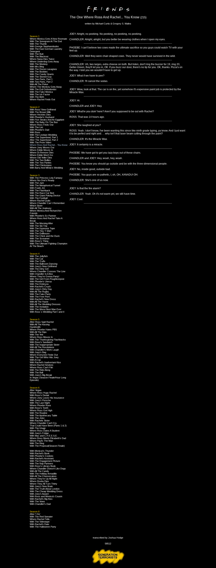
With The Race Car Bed (42, 193)
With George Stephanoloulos (44, 46)
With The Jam (37, 183)
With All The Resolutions (42, 347)
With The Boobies (39, 71)
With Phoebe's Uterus (41, 281)
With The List (36, 127)
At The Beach (37, 246)
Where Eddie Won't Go (41, 155)
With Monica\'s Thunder (42, 451)
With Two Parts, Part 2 (41, 81)
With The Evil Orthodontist (43, 89)
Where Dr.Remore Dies (42, 152)
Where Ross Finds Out (41, 124)
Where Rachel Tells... (40, 519)
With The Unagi (37, 428)
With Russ (35, 132)
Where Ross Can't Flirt (41, 367)
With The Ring (37, 443)
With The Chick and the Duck (45, 236)
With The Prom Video (40, 142)
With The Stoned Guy (41, 76)
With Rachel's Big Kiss (41, 499)
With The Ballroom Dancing (43, 264)
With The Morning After (41, 223)
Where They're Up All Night (43, 478)
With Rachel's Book (40, 453)
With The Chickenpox (41, 165)
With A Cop (35, 360)
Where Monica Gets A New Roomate (48, 39)
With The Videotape (40, 521)
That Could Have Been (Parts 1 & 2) (48, 425)
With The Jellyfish (39, 256)
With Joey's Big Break (41, 375)
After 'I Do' (35, 514)
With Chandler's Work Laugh (44, 349)
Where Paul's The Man (41, 440)
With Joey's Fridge (39, 433)
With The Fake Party (40, 294)
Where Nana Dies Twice (42, 59)
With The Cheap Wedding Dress (46, 491)
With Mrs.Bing (37, 66)
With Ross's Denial (39, 395)
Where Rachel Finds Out (42, 99)
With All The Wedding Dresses (45, 304)
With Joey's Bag (38, 352)
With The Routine (38, 413)
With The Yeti (36, 334)
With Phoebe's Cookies (41, 456)
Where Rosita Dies (39, 481)
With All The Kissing (40, 324)
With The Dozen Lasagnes (43, 69)
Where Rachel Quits (40, 200)
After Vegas (36, 390)
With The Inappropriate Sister (44, 344)
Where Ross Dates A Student (44, 430)
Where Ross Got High (41, 410)
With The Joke (37, 418)
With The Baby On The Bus (44, 122)
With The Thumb (38, 44)
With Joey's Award (39, 494)
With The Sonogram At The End (46, 41)
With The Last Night (40, 403)
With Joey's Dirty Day (41, 289)
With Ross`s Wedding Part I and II (47, 312)
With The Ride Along (40, 370)
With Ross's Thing (39, 241)
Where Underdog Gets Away (44, 61)
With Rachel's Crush (40, 286)
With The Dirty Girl (39, 269)
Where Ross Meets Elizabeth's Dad (48, 438)
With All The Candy (39, 471)
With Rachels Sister (40, 420)
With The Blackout (39, 56)
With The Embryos (39, 284)
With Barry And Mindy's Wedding (46, 167)
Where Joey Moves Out (42, 147)
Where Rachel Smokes (41, 365)
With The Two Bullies (40, 160)
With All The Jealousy (40, 208)
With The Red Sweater (41, 516)
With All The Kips (38, 332)
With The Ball (36, 372)
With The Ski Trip (38, 226)
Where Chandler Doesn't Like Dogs (48, 468)
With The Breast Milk (40, 112)
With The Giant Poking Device (45, 195)
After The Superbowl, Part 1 (44, 137)
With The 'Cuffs (37, 261)
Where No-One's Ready (42, 180)
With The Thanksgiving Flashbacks (48, 339)
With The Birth (37, 97)
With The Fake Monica (41, 92)
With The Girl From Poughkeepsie (47, 279)
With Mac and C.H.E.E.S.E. (43, 435)
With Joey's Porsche (40, 400)
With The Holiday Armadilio (43, 473)
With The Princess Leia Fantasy (46, 178)
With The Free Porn (40, 296)
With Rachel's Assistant (42, 458)
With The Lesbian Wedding (43, 135)
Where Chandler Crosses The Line (47, 271)
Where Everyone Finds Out (44, 355)
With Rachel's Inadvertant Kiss (45, 362)
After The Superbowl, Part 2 (44, 140)
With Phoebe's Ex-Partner (43, 215)
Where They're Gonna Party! (44, 276)
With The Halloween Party (43, 526)
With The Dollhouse (40, 233)
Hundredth (35, 327)
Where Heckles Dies (40, 114)
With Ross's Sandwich (41, 342)
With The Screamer (40, 238)
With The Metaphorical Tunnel (45, 185)
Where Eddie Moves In (41, 150)
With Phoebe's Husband (42, 117)
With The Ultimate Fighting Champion (48, 243)
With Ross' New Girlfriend (43, 109)
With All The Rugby (39, 291)
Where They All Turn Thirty (43, 483)
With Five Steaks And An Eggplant (47, 119)
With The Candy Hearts (42, 74)
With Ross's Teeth (39, 408)
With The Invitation (39, 306)
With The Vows (37, 501)
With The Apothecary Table (43, 415)
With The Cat (36, 258)
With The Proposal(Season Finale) (47, 446)
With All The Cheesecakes (43, 476)
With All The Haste (39, 301)
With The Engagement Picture (45, 461)
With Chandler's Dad (40, 504)
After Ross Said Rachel (42, 322)
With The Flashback (40, 190)
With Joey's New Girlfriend (43, 266)
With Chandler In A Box (41, 274)
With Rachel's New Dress (43, 299)
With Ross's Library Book (43, 466)
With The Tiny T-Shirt (40, 231)
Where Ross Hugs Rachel (43, 392)
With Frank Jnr (37, 188)
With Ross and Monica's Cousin (46, 496)
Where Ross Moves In (41, 337)
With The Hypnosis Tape (42, 228)
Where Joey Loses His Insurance (47, 398)
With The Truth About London (44, 489)
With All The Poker (39, 84)
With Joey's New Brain (41, 486)
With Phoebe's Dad (39, 130)
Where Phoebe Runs (40, 405)
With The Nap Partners (41, 463)
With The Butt (36, 54)
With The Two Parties (40, 162)
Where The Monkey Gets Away (46, 87)
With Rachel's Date (39, 524)
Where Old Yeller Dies (41, 157)
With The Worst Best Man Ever (45, 309)
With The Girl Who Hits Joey (44, 357)
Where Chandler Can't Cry (43, 423)
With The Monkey (39, 64)
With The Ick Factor (40, 94)
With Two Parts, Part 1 (41, 79)
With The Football (38, 198)
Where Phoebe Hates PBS (43, 329)
